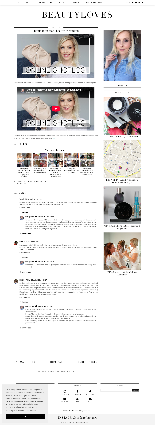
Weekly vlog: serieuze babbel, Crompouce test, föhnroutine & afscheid (24, 172)
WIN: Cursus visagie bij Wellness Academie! (122, 273)
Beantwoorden (24, 208)
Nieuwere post (26, 362)
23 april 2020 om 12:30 (31, 242)
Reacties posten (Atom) (62, 371)
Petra (21, 242)
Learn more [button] (31, 410)
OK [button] (25, 417)
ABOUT (29, 2)
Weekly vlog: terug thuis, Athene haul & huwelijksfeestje (40, 170)
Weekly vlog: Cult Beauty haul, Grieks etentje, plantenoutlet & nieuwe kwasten (55, 172)
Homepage (57, 362)
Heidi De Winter (24, 280)
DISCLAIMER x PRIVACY (95, 2)
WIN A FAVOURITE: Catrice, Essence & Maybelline (122, 227)
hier (54, 138)
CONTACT (75, 2)
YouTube (23, 183)
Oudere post (87, 362)
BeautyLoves (77, 15)
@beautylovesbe (77, 417)
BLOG (17, 2)
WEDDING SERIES (45, 2)
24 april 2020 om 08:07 (46, 306)
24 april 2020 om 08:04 (46, 261)
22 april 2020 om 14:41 (35, 199)
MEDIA (61, 2)
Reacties (25, 212)
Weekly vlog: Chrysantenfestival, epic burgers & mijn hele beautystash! (87, 171)
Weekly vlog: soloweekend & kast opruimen (71, 170)
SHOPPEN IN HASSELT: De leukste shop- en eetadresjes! (122, 181)
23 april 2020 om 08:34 (46, 217)
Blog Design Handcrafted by (77, 423)
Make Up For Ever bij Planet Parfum (122, 136)
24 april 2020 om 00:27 (39, 280)
